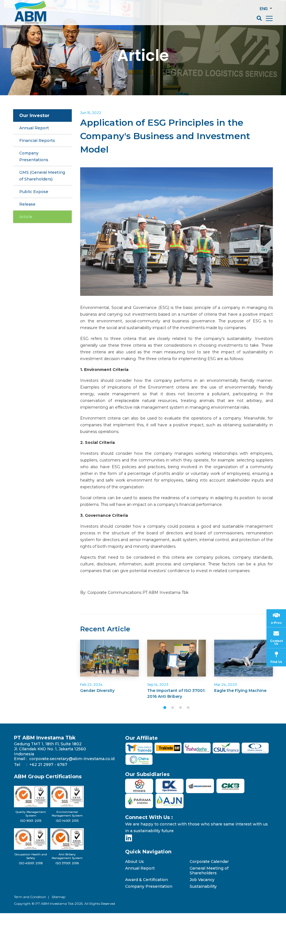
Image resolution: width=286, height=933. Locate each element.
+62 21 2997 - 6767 (48, 764)
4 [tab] (188, 707)
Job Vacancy (202, 879)
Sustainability (203, 886)
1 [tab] (164, 707)
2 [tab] (172, 707)
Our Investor (124, 103)
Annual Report (140, 868)
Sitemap (58, 897)
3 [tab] (180, 707)
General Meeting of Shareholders (209, 870)
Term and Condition (30, 897)
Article (151, 103)
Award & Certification (146, 879)
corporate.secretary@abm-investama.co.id (72, 758)
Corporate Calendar (209, 861)
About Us (134, 861)
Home (99, 103)
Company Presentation (148, 886)
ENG (264, 8)
